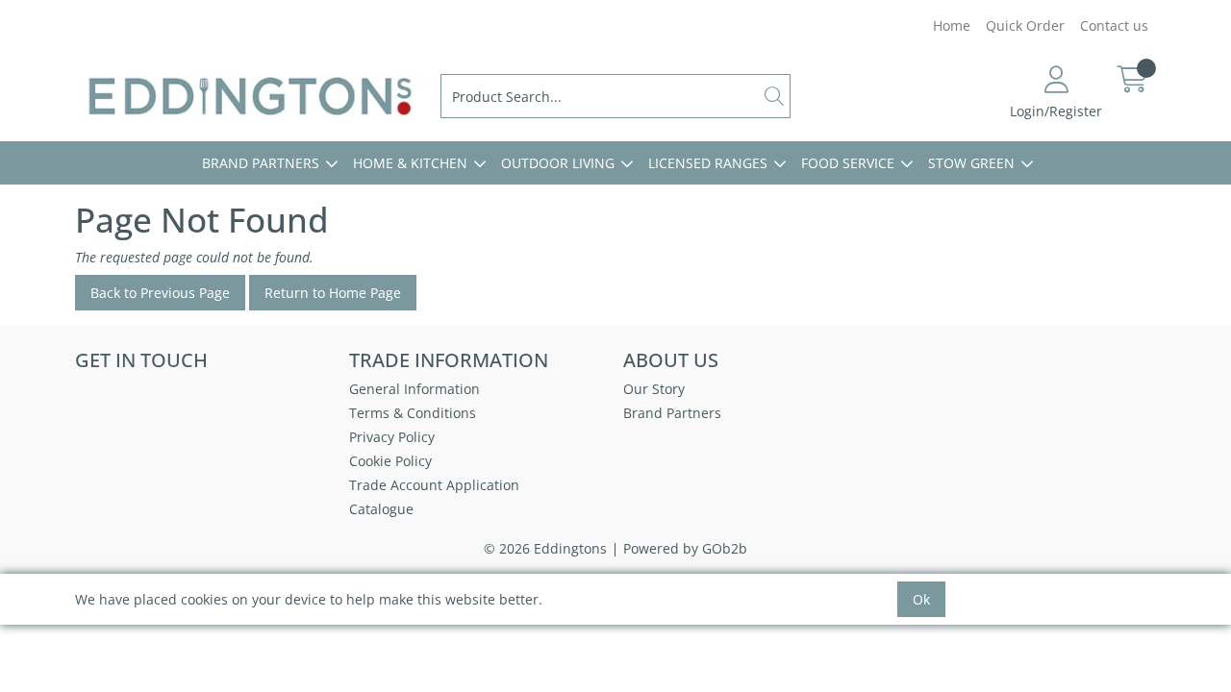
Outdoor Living (558, 163)
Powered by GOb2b (685, 548)
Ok (921, 599)
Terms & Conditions (412, 413)
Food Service (847, 163)
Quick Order (1025, 25)
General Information (414, 389)
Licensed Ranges (707, 163)
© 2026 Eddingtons (545, 548)
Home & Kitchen (410, 163)
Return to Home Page (332, 293)
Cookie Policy (390, 461)
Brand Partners (260, 163)
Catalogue (381, 509)
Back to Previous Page (160, 293)
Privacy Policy (392, 437)
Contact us (1114, 25)
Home (951, 25)
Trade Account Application (434, 485)
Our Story (654, 389)
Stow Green (971, 163)
